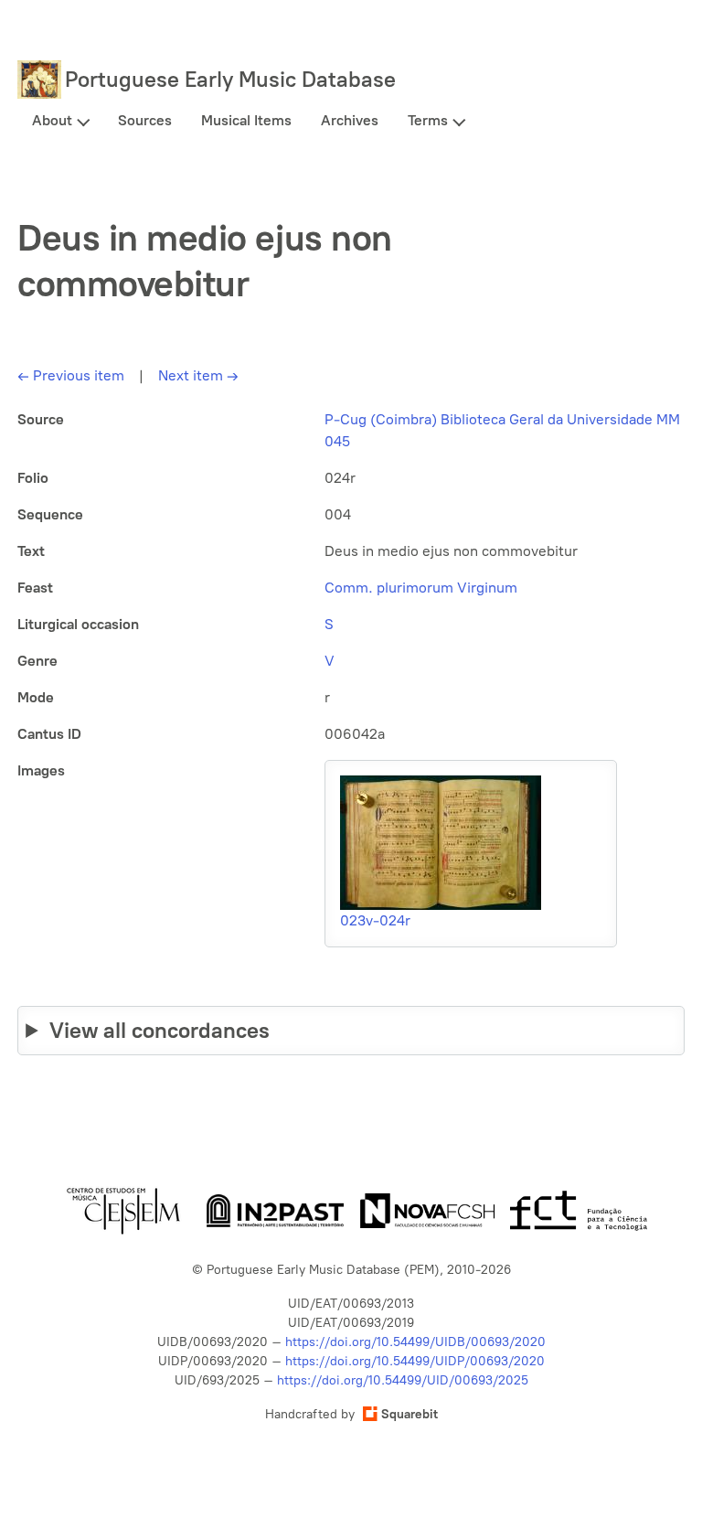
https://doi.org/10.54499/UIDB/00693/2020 (415, 1342)
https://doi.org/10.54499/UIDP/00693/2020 (415, 1361)
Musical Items (246, 120)
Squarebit (409, 1414)
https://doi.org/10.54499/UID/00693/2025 (402, 1380)
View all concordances (159, 1030)
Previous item (70, 375)
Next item (198, 375)
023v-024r (375, 920)
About (52, 120)
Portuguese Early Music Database (230, 79)
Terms (428, 120)
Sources (145, 120)
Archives (349, 120)
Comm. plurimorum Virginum (420, 587)
